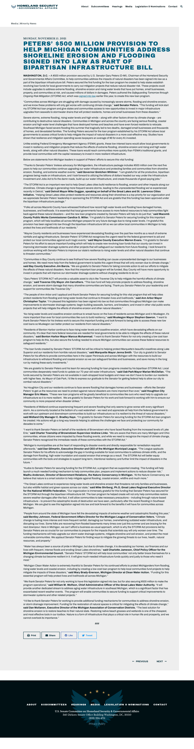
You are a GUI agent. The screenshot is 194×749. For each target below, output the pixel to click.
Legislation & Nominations (150, 6)
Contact (172, 6)
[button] (181, 6)
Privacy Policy (97, 723)
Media (128, 6)
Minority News (28, 23)
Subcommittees (100, 6)
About (84, 6)
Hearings (117, 6)
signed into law (87, 96)
